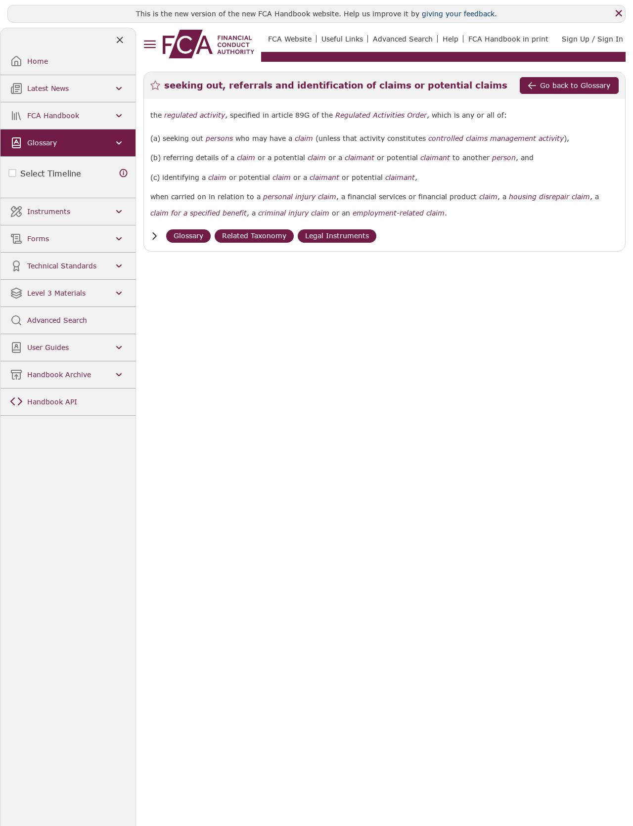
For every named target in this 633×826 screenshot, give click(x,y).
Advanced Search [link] (403, 39)
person (504, 157)
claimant (359, 157)
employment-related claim (399, 213)
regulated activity (194, 115)
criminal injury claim (293, 213)
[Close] (619, 13)
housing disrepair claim (549, 196)
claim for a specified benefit (198, 213)
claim (304, 138)
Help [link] (450, 39)
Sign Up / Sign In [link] (592, 39)
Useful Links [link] (342, 39)
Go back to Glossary (575, 85)
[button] (154, 236)
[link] (208, 44)
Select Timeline (50, 173)
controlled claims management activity (496, 138)
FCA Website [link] (290, 39)
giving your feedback (458, 13)
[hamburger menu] (149, 45)
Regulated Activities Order (381, 115)
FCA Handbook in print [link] (508, 39)
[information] (124, 173)
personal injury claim (299, 196)
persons (219, 138)
